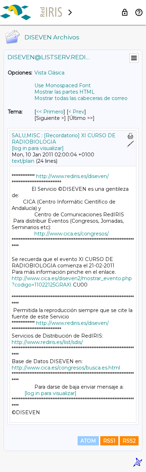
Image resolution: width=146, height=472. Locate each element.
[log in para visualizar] (38, 148)
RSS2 (129, 441)
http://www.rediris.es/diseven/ (72, 176)
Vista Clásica (49, 73)
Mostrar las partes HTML (64, 92)
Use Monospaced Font (62, 85)
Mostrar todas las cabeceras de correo (81, 98)
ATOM (88, 441)
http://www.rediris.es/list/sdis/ (47, 342)
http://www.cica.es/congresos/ (71, 234)
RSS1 (109, 441)
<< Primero (49, 112)
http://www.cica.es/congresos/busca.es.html (66, 368)
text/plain (23, 161)
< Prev (76, 112)
